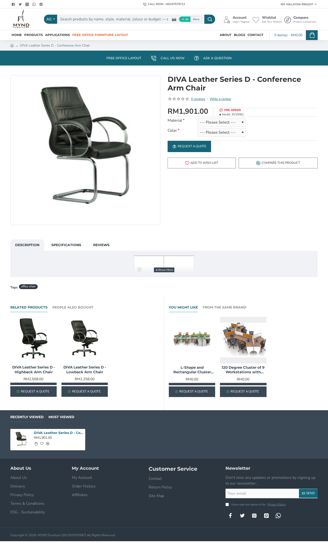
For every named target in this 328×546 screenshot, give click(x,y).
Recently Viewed (27, 417)
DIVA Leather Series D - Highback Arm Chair (33, 369)
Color (172, 130)
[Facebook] (13, 4)
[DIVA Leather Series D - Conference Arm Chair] (21, 440)
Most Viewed (61, 417)
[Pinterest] (41, 4)
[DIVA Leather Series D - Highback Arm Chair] (33, 340)
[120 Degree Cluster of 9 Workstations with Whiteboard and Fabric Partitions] (243, 340)
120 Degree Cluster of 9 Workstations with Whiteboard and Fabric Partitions (243, 370)
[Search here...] (209, 19)
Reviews (101, 245)
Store (196, 19)
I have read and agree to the (258, 504)
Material (175, 120)
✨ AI (184, 19)
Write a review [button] (220, 99)
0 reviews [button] (198, 99)
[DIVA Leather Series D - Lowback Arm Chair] (84, 340)
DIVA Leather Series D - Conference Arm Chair (59, 433)
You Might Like (183, 307)
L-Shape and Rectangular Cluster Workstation (192, 370)
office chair (28, 286)
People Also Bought (72, 307)
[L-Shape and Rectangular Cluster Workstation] (192, 340)
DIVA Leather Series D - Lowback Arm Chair (84, 369)
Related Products (29, 307)
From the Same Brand (224, 307)
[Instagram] (254, 515)
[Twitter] (20, 4)
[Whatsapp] (34, 4)
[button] (202, 163)
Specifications (66, 245)
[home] (12, 45)
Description (27, 245)
